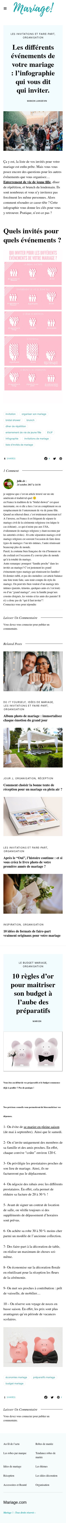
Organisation (33, 37)
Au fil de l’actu (11, 1444)
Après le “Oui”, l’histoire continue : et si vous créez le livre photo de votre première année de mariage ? (32, 862)
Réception (45, 778)
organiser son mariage (34, 413)
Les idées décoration (46, 1475)
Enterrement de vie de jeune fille (27, 181)
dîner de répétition (16, 426)
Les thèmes (42, 1466)
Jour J (8, 778)
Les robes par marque (14, 1453)
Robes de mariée (44, 1444)
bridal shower (13, 420)
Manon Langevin (37, 101)
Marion (37, 1021)
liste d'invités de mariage (19, 444)
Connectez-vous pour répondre (19, 604)
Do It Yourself (14, 702)
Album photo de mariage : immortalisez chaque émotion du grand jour (32, 718)
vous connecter (24, 624)
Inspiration (12, 924)
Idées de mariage (40, 702)
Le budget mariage (33, 962)
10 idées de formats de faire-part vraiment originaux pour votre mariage (32, 933)
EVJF (50, 432)
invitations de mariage (36, 438)
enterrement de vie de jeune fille (23, 432)
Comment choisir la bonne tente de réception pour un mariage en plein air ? (32, 787)
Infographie (12, 438)
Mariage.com (15, 1502)
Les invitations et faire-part (33, 33)
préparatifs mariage (44, 1377)
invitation (11, 413)
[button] (5, 8)
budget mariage (14, 1383)
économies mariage (16, 1377)
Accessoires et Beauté (15, 1484)
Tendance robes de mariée (46, 1455)
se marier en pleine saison (41, 1126)
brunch (30, 420)
